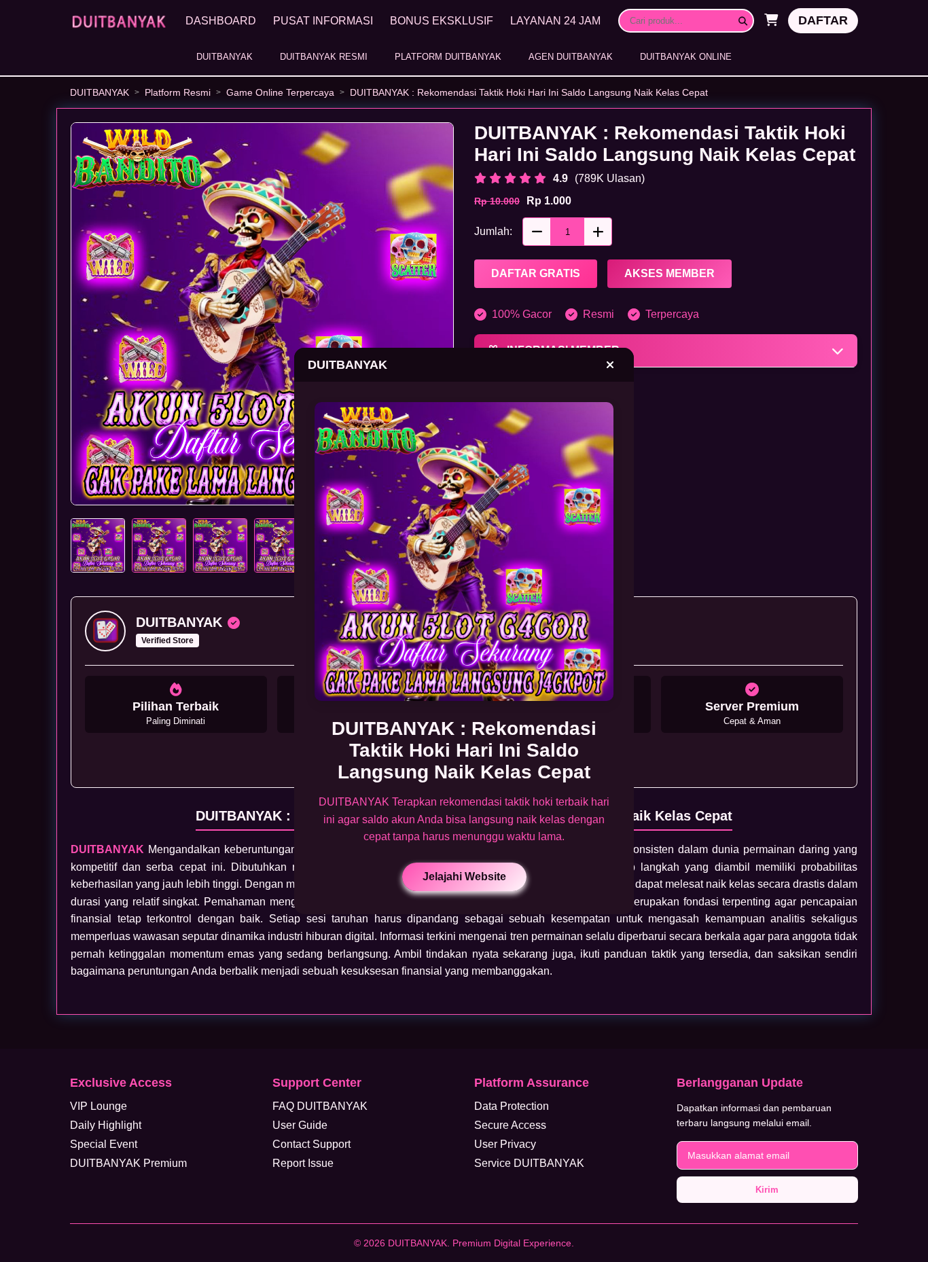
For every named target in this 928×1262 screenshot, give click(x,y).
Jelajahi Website (464, 876)
